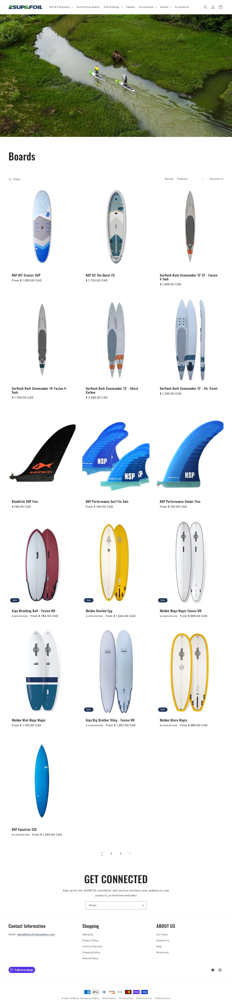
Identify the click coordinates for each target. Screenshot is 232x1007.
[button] (60, 7)
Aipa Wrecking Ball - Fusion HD (33, 611)
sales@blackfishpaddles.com (36, 934)
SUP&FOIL (74, 998)
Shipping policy (163, 998)
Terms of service (144, 998)
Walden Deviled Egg (99, 611)
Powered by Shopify (89, 998)
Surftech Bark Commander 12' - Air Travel (189, 388)
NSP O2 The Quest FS (100, 275)
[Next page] (129, 853)
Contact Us (162, 940)
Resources (162, 952)
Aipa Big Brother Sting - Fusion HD (110, 720)
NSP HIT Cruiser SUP (26, 275)
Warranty (87, 934)
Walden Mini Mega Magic (29, 720)
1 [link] (102, 853)
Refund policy (109, 998)
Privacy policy (126, 998)
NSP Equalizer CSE (24, 829)
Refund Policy (90, 958)
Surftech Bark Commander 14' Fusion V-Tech (39, 390)
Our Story (162, 934)
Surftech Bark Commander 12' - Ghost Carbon (112, 390)
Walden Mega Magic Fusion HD (181, 611)
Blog (159, 946)
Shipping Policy (91, 952)
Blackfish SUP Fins (25, 501)
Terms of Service (92, 946)
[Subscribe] (142, 905)
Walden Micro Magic (173, 720)
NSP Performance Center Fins (180, 501)
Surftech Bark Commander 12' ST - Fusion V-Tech (188, 277)
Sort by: (169, 178)
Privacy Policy (90, 940)
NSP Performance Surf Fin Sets (107, 501)
